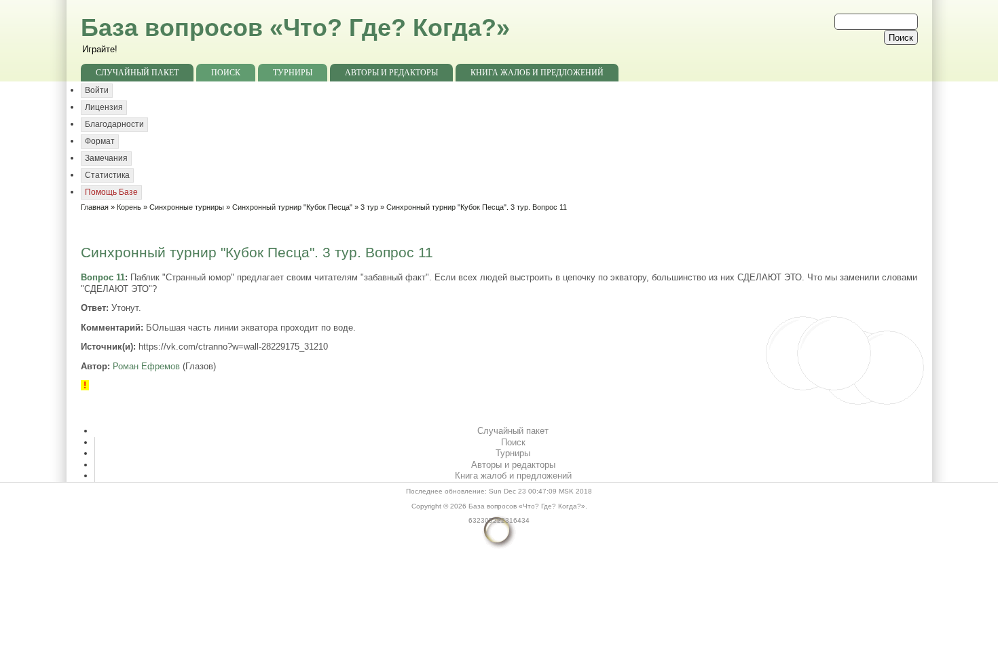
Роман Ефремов (146, 366)
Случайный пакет (137, 72)
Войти (97, 90)
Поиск (225, 72)
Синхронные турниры (186, 207)
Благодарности (114, 124)
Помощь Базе (111, 192)
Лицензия (104, 107)
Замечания (106, 158)
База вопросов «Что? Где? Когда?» (295, 27)
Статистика (107, 175)
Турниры (292, 72)
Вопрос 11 (103, 277)
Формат (100, 141)
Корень (129, 207)
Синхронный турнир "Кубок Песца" (292, 207)
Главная (95, 207)
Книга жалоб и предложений (537, 72)
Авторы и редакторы (391, 72)
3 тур (369, 207)
